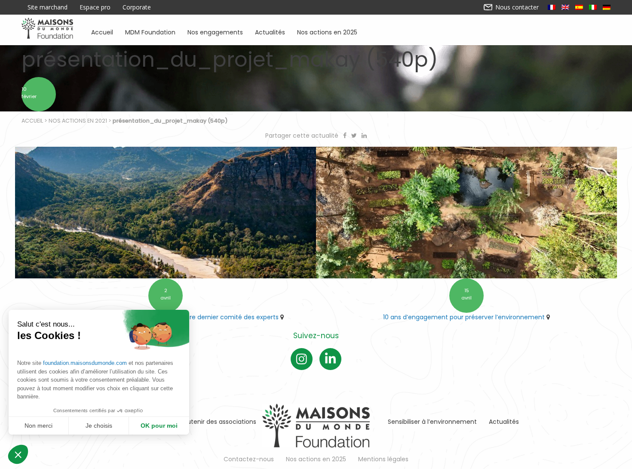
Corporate (137, 7)
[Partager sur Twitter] (355, 135)
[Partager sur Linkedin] (364, 135)
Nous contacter (516, 7)
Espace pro (95, 7)
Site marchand (47, 7)
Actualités (270, 31)
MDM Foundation (150, 31)
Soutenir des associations (218, 421)
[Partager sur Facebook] (345, 135)
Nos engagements (215, 31)
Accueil (102, 31)
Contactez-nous (249, 459)
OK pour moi (159, 425)
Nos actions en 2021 (78, 120)
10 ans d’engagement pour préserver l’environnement (464, 317)
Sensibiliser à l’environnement (432, 421)
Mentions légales (383, 459)
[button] (18, 454)
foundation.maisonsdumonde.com (85, 363)
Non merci (38, 425)
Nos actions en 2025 (327, 31)
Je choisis (99, 425)
